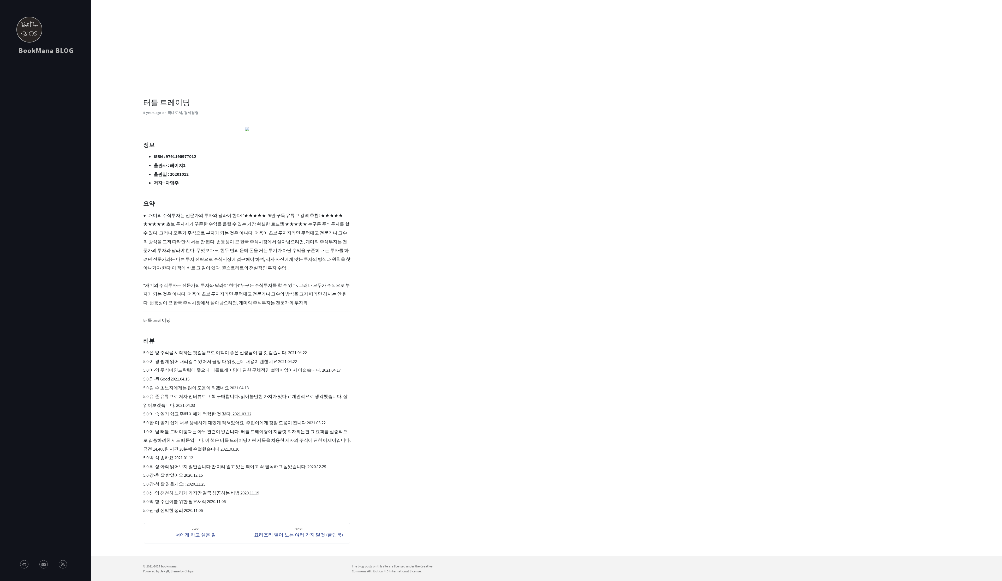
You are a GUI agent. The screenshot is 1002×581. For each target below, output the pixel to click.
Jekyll (164, 571)
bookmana (169, 566)
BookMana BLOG (46, 50)
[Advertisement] (45, 105)
